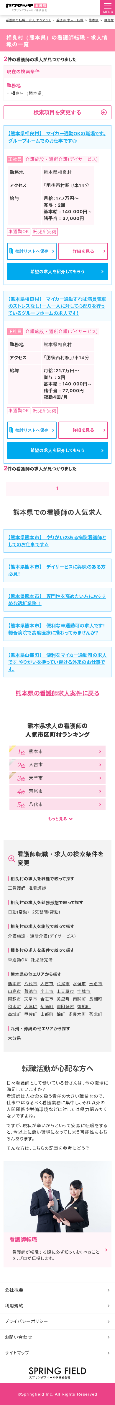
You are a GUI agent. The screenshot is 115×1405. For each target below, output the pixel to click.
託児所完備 (42, 959)
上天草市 (65, 991)
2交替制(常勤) (46, 911)
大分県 (14, 1037)
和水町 (14, 1006)
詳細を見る (83, 251)
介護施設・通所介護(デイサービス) (42, 935)
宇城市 (84, 991)
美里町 (63, 998)
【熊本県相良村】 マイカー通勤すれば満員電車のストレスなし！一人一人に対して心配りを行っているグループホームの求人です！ (57, 306)
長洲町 (95, 998)
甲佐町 (30, 1014)
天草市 (30, 998)
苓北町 (95, 1014)
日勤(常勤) (18, 911)
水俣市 (79, 983)
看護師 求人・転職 (69, 20)
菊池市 (30, 991)
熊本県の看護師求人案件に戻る (57, 693)
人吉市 (47, 983)
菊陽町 (47, 1006)
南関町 (79, 998)
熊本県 (93, 20)
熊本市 (14, 983)
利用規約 (14, 1306)
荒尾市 (63, 983)
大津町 (30, 1006)
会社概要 (14, 1290)
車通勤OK (18, 959)
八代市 (30, 983)
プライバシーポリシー (27, 1321)
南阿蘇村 (65, 1006)
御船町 (84, 1006)
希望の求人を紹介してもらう (57, 271)
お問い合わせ (18, 1337)
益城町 (14, 1014)
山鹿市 (14, 991)
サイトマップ (17, 1353)
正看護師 (17, 888)
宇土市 (47, 991)
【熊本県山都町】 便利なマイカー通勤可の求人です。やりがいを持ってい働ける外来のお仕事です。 (57, 662)
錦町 (61, 1014)
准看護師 (37, 888)
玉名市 (95, 983)
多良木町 (77, 1014)
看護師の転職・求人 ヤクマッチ (28, 20)
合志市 (47, 998)
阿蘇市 (14, 998)
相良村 (109, 20)
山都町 (47, 1014)
